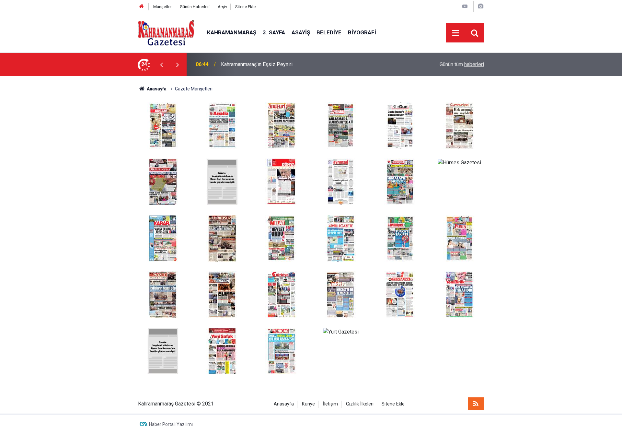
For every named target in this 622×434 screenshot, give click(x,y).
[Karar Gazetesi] (163, 238)
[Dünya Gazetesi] (281, 181)
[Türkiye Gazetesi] (281, 294)
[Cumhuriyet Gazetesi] (459, 125)
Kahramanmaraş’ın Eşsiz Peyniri (257, 64)
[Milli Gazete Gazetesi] (341, 238)
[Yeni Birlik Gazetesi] (459, 294)
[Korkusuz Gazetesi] (222, 238)
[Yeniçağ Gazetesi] (281, 350)
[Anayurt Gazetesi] (281, 125)
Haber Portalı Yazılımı (171, 424)
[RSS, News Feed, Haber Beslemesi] (476, 403)
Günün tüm (462, 64)
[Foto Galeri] (480, 6)
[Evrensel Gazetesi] (341, 181)
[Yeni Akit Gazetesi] (341, 294)
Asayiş (301, 32)
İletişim (330, 404)
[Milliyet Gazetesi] (400, 238)
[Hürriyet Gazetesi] (400, 181)
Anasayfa (156, 88)
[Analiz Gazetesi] (222, 125)
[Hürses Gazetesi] (459, 162)
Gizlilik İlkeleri (360, 404)
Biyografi (362, 32)
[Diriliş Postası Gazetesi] (163, 181)
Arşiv (222, 6)
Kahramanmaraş (231, 32)
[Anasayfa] (141, 6)
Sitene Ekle (245, 6)
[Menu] (455, 33)
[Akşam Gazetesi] (163, 125)
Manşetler (162, 6)
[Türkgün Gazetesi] (222, 294)
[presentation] (161, 64)
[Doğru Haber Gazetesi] (222, 181)
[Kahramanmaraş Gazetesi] (166, 32)
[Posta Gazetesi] (459, 238)
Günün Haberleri (195, 6)
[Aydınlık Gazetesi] (341, 125)
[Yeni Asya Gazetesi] (400, 294)
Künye (308, 404)
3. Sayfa (274, 32)
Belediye (329, 32)
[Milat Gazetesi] (281, 238)
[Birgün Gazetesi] (400, 125)
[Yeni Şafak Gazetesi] (222, 350)
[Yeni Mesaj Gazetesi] (163, 350)
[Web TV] (464, 6)
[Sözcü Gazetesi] (163, 294)
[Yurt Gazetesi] (341, 331)
